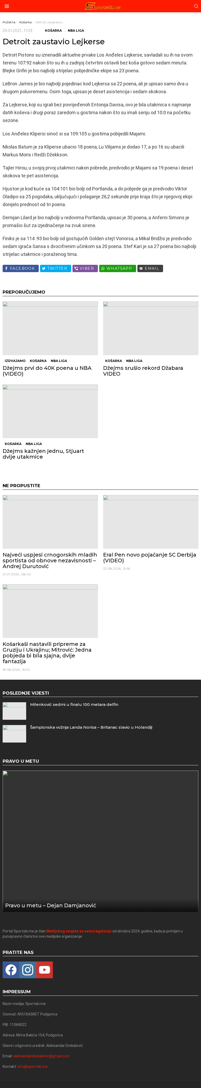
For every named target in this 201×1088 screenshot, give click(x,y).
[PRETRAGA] (196, 6)
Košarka (38, 361)
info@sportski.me (33, 1066)
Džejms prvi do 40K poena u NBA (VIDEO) (47, 371)
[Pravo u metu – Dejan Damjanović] (100, 841)
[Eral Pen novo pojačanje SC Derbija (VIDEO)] (150, 522)
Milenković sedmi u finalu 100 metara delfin (74, 704)
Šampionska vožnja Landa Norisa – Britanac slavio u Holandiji (91, 727)
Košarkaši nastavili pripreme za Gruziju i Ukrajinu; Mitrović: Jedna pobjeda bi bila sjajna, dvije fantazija (47, 652)
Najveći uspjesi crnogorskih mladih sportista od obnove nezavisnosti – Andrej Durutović (50, 560)
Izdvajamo (15, 361)
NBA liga (59, 361)
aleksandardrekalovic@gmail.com (41, 1056)
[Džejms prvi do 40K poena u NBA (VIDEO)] (50, 328)
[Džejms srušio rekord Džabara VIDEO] (150, 328)
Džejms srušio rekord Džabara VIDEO (143, 371)
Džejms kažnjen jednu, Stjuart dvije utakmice (43, 454)
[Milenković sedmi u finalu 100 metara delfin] (14, 711)
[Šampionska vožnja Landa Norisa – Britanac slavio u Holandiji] (14, 734)
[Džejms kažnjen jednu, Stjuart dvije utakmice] (50, 411)
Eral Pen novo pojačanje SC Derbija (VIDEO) (149, 558)
